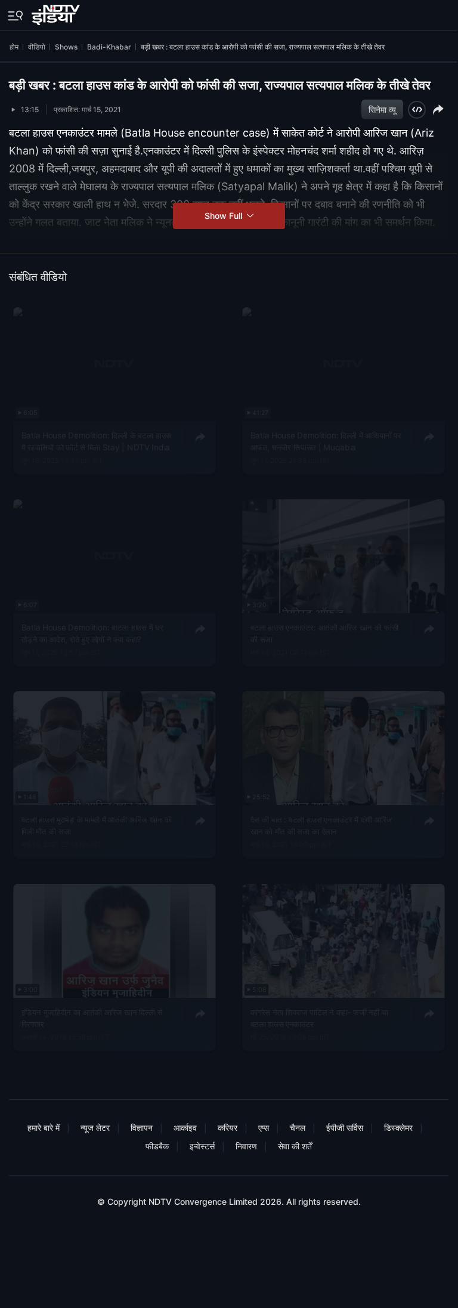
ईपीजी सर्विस (344, 1128)
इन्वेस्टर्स (202, 1146)
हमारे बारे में (43, 1128)
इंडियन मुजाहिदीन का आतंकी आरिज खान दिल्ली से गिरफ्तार (92, 1017)
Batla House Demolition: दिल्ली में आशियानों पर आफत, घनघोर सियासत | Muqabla (325, 441)
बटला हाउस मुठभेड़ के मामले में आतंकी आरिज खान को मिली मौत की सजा (96, 825)
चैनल (297, 1128)
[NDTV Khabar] (57, 12)
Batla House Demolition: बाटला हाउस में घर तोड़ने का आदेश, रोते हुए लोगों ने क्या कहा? (92, 633)
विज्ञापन (142, 1128)
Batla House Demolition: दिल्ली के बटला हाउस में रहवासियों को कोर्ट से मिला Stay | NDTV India (96, 441)
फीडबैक (157, 1146)
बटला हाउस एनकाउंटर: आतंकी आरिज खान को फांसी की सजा (324, 633)
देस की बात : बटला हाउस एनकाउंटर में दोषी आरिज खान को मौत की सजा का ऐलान (321, 825)
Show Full (225, 216)
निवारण (246, 1146)
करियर (227, 1128)
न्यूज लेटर (95, 1128)
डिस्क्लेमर (398, 1128)
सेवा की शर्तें (295, 1146)
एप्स (263, 1128)
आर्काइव (185, 1128)
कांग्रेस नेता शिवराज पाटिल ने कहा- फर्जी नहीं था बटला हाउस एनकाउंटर (319, 1017)
